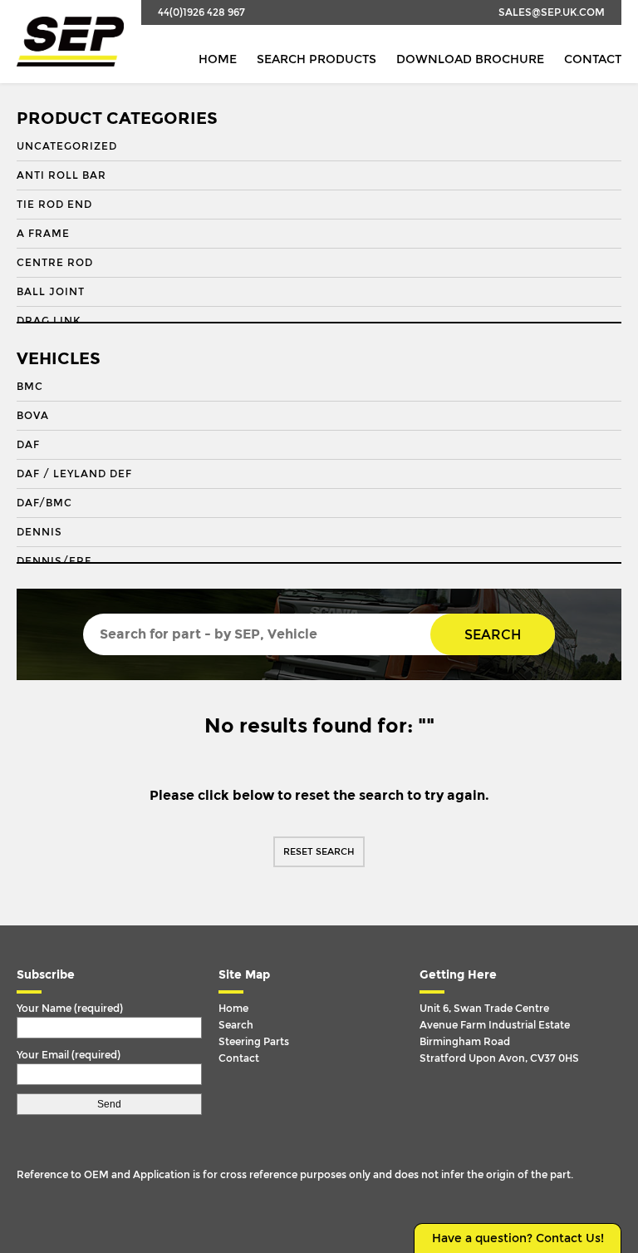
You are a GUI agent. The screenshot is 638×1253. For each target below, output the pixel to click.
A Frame (43, 233)
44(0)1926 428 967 (201, 12)
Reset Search (319, 851)
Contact (592, 59)
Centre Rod (55, 263)
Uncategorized (67, 146)
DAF (28, 445)
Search (492, 635)
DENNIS (39, 532)
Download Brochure (470, 59)
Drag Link (49, 321)
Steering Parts (253, 1042)
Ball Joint (51, 292)
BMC (30, 386)
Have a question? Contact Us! (518, 1238)
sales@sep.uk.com (551, 12)
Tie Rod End (54, 204)
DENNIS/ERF (54, 561)
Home (218, 59)
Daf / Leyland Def (74, 474)
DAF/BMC (44, 503)
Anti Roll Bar (61, 175)
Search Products (316, 59)
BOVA (33, 416)
